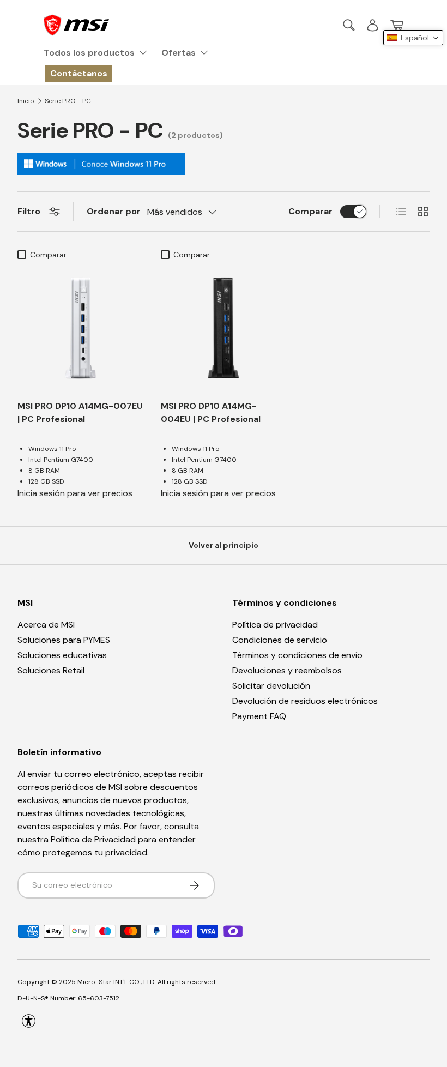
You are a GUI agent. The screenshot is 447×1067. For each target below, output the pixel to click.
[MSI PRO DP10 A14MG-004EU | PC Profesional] (224, 328)
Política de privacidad (275, 624)
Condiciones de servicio (279, 640)
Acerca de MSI (46, 624)
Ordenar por (114, 211)
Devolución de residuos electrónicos (305, 701)
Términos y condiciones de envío (297, 655)
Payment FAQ (259, 716)
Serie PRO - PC (68, 101)
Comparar (310, 211)
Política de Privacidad (93, 839)
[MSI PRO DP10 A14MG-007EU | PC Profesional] (80, 328)
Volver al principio (223, 545)
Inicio (25, 101)
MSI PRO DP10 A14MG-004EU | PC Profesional (211, 412)
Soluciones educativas (62, 655)
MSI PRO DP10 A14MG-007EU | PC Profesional (80, 412)
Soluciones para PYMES (63, 640)
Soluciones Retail (50, 670)
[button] (397, 25)
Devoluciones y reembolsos (287, 670)
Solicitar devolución (271, 685)
